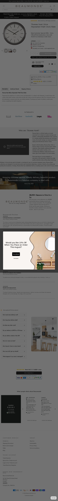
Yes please (16, 254)
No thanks (16, 258)
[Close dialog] (53, 233)
